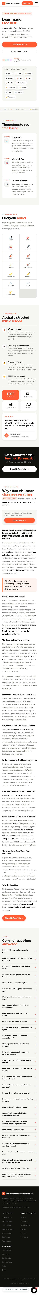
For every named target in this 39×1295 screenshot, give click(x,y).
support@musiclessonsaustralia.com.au (16, 1207)
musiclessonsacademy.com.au (19, 1283)
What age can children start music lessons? (15, 1045)
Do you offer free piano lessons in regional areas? (15, 1037)
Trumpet (23, 1233)
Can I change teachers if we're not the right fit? (17, 1028)
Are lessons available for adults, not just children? (16, 1006)
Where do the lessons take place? (15, 983)
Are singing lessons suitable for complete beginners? (14, 1114)
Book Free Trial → (19, 520)
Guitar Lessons (7, 1221)
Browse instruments (19, 51)
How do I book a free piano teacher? (16, 1093)
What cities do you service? (13, 1129)
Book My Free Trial (18, 469)
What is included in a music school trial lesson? (17, 1069)
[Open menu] (36, 3)
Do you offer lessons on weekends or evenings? (16, 1086)
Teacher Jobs (6, 1258)
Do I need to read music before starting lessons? (17, 1100)
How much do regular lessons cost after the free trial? (15, 1053)
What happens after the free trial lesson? (15, 1014)
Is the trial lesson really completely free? (15, 951)
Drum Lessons (7, 1225)
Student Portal (7, 1262)
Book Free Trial (7, 1250)
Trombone (24, 1237)
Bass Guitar (24, 1221)
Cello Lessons (25, 1225)
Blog (3, 1270)
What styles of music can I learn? (15, 1107)
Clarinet (23, 1217)
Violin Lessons (7, 1233)
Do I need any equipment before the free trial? (16, 976)
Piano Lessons (7, 1217)
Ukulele (23, 1229)
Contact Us (6, 1254)
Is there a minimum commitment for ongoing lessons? (16, 1145)
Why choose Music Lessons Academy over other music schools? (16, 1175)
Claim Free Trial (18, 44)
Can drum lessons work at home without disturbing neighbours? (14, 1122)
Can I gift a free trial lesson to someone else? (17, 1153)
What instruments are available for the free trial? (17, 959)
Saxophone (6, 1237)
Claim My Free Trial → (14, 918)
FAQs (4, 1266)
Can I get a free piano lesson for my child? (16, 967)
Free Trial (26, 3)
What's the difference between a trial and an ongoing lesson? (17, 1161)
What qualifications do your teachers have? (16, 998)
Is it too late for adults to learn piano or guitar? (17, 1061)
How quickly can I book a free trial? (16, 1168)
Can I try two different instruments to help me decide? (17, 1078)
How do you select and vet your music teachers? (17, 1136)
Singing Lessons (7, 1229)
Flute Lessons (6, 1241)
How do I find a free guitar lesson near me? (17, 990)
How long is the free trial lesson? (15, 1021)
